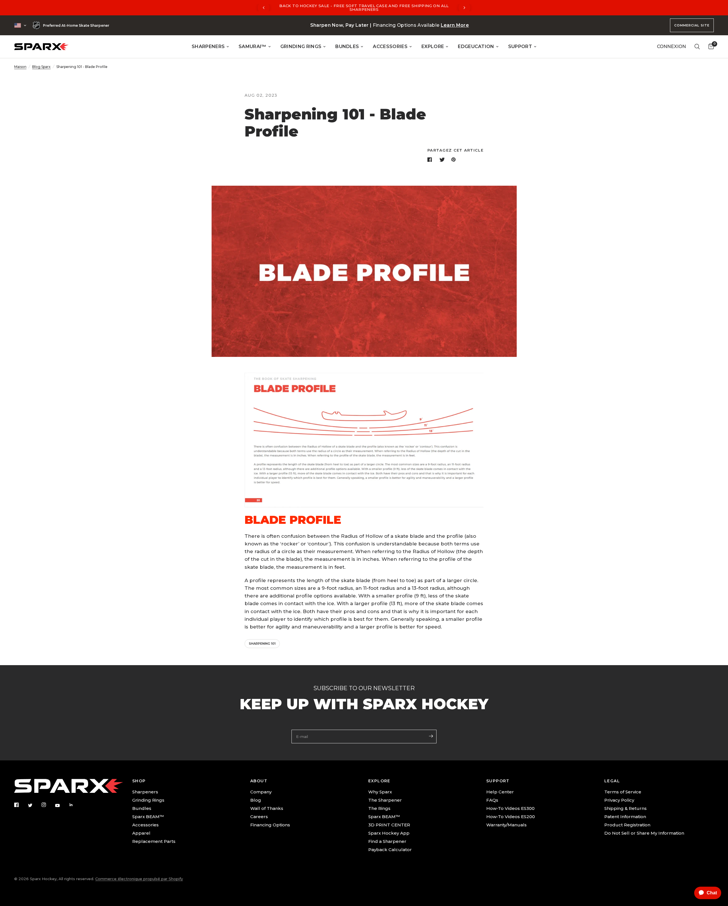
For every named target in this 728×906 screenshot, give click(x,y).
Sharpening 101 (262, 644)
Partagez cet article (455, 150)
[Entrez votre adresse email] (431, 736)
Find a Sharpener (387, 841)
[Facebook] (20, 805)
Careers (259, 816)
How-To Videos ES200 (510, 816)
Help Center (500, 792)
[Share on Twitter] (442, 159)
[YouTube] (61, 805)
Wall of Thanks (266, 808)
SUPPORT (520, 46)
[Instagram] (48, 805)
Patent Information (625, 816)
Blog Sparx (41, 67)
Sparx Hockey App (389, 833)
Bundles (141, 808)
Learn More (455, 25)
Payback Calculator (390, 849)
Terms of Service (622, 792)
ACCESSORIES (390, 46)
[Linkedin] (75, 805)
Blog (255, 800)
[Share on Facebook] (430, 159)
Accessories (145, 825)
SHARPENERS (208, 46)
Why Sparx (380, 792)
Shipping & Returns (625, 808)
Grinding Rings (148, 800)
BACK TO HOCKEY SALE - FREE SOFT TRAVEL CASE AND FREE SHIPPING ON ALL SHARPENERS (364, 7)
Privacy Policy (619, 800)
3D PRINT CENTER (389, 825)
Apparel (141, 833)
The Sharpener (385, 800)
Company (261, 792)
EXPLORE (432, 46)
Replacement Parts (153, 841)
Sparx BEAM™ (148, 816)
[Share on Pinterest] (454, 159)
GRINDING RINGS (300, 46)
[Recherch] (697, 46)
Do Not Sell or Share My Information (644, 833)
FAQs (492, 800)
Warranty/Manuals (506, 825)
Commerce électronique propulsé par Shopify (139, 878)
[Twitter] (34, 805)
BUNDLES (347, 46)
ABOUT (258, 781)
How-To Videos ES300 (510, 808)
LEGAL (612, 781)
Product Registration (627, 825)
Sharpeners (145, 792)
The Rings (379, 808)
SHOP (139, 781)
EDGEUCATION (476, 46)
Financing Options (270, 825)
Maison (20, 67)
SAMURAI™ (252, 46)
